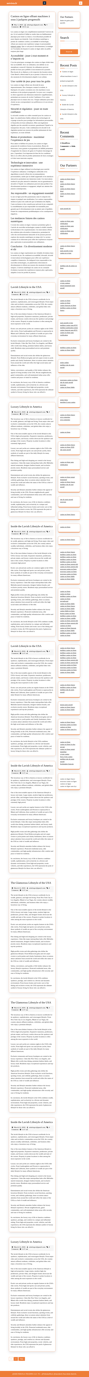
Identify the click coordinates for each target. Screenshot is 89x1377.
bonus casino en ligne (67, 613)
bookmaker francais (67, 764)
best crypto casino (66, 757)
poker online (64, 362)
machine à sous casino (67, 402)
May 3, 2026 (18, 25)
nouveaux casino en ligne (68, 380)
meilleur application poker (69, 328)
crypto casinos (65, 283)
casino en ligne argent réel (69, 564)
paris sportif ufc (65, 208)
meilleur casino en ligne (68, 347)
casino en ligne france (67, 415)
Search (64, 37)
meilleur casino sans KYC (69, 325)
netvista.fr (12, 3)
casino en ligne (65, 281)
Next (21, 1359)
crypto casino (64, 754)
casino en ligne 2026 (67, 447)
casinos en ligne (65, 625)
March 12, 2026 (19, 292)
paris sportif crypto (66, 251)
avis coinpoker (65, 417)
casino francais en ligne (68, 305)
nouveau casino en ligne (68, 569)
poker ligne (64, 400)
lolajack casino (16, 46)
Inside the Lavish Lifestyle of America (32, 526)
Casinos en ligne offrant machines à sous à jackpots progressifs (68, 76)
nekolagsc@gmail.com (35, 25)
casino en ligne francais (68, 628)
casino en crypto (65, 253)
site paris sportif (65, 450)
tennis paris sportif (66, 705)
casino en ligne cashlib (68, 618)
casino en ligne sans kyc (68, 729)
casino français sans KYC (68, 330)
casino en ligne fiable (67, 350)
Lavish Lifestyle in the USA (26, 287)
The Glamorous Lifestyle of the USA (31, 882)
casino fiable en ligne (67, 611)
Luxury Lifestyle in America (26, 406)
